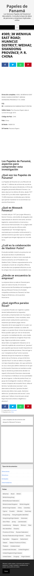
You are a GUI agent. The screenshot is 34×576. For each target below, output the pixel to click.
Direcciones (14, 410)
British (19, 494)
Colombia (27, 508)
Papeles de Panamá (17, 8)
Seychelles (6, 539)
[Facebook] (5, 64)
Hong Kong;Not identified (20, 515)
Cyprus (5, 511)
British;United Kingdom (10, 504)
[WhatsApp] (20, 64)
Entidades (5, 479)
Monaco (23, 525)
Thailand (5, 546)
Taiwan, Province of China (17, 542)
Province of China (8, 532)
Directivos (5, 475)
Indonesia (24, 518)
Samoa (28, 536)
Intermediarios (7, 483)
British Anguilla (24, 504)
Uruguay (16, 556)
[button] (17, 27)
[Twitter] (12, 64)
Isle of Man (6, 522)
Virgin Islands (25, 556)
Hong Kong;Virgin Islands (11, 518)
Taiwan (5, 542)
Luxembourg (7, 525)
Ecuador (12, 511)
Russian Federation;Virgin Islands (13, 536)
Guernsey (28, 511)
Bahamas (6, 494)
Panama (16, 529)
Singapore (15, 539)
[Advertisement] (17, 79)
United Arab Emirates (9, 549)
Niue (29, 525)
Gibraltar (20, 511)
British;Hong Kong (8, 497)
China (12, 412)
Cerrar (6, 571)
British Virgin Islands (9, 508)
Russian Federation (22, 532)
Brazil (12, 494)
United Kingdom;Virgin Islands (12, 553)
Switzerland (24, 539)
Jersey (14, 522)
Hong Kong (6, 515)
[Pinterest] (28, 64)
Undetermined (15, 546)
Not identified (7, 529)
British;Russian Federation (11, 501)
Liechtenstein (22, 522)
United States (7, 556)
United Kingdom (23, 549)
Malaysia (16, 525)
